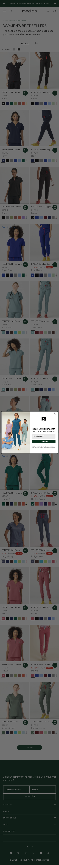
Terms (32, 448)
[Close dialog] (55, 414)
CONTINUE (43, 442)
